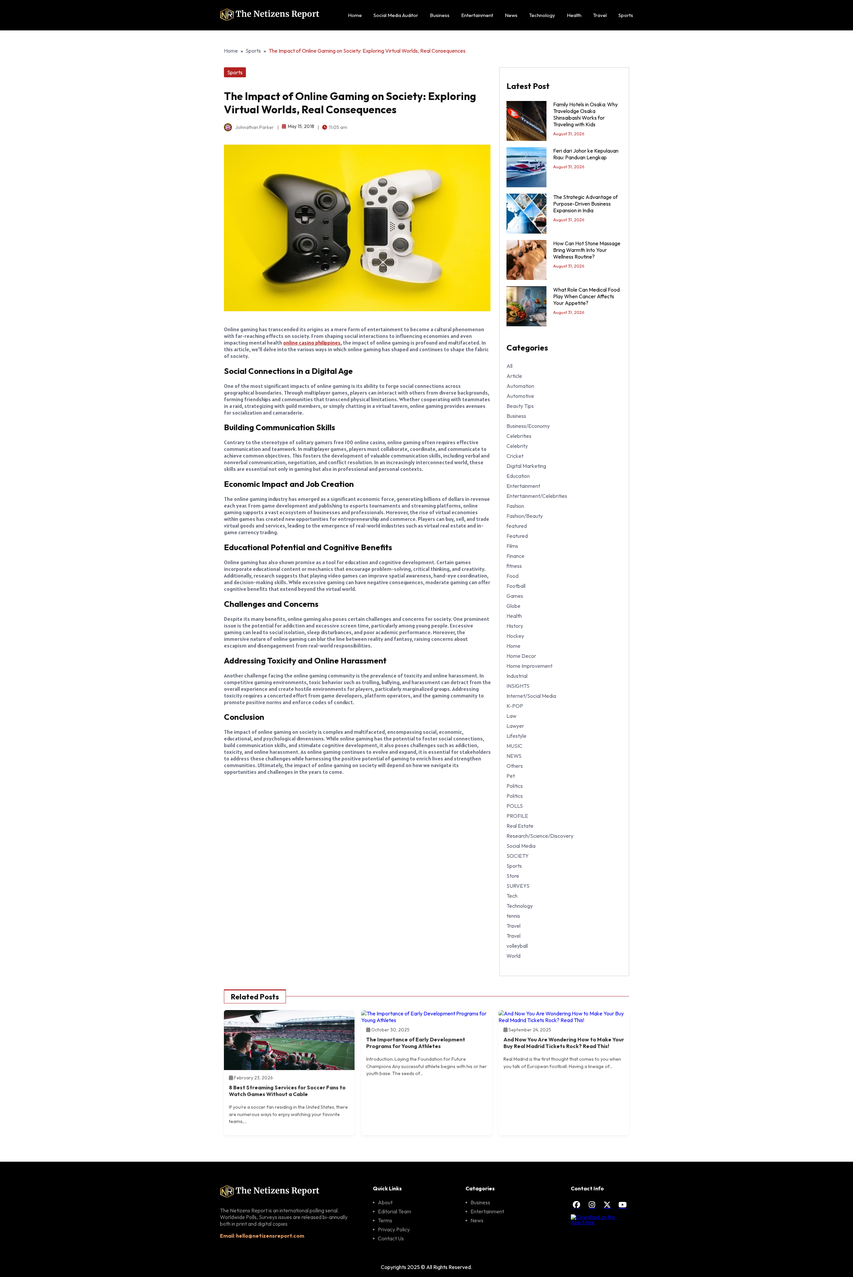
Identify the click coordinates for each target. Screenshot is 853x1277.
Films (512, 546)
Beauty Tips (520, 406)
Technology (542, 15)
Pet (510, 775)
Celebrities (518, 436)
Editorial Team (394, 1211)
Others (514, 765)
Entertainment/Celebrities (536, 496)
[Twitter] (607, 1204)
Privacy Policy (394, 1229)
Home (355, 15)
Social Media (520, 845)
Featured (517, 536)
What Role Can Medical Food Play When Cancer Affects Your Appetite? (586, 296)
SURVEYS (517, 885)
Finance (515, 556)
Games (514, 596)
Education (518, 476)
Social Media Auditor (396, 15)
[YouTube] (622, 1204)
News (511, 15)
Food (512, 576)
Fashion (515, 506)
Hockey (515, 636)
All (509, 366)
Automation (520, 386)
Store (512, 875)
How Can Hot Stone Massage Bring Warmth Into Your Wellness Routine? (586, 250)
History (514, 626)
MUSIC (514, 745)
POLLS (514, 805)
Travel (600, 15)
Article (514, 376)
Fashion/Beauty (524, 516)
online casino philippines (312, 342)
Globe (513, 606)
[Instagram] (591, 1204)
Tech (511, 895)
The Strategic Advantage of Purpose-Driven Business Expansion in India (585, 204)
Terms (385, 1220)
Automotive (520, 396)
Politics (514, 785)
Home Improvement (529, 665)
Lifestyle (516, 735)
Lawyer (515, 725)
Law (511, 715)
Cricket (514, 456)
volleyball (517, 945)
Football (515, 586)
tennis (513, 915)
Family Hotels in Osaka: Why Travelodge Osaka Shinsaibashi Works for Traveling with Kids (585, 114)
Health (574, 15)
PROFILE (517, 815)
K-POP (514, 705)
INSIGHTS (517, 685)
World (513, 955)
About (385, 1202)
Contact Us (391, 1238)
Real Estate (519, 825)
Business (439, 15)
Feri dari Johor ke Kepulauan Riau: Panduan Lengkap (585, 154)
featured (516, 526)
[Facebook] (576, 1204)
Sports (625, 15)
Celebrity (517, 446)
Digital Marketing (526, 466)
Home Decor (521, 655)
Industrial (516, 675)
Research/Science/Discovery (539, 835)
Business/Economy (528, 426)
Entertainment (477, 15)
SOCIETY (517, 855)
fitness (514, 566)
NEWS (513, 755)
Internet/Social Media (531, 695)
